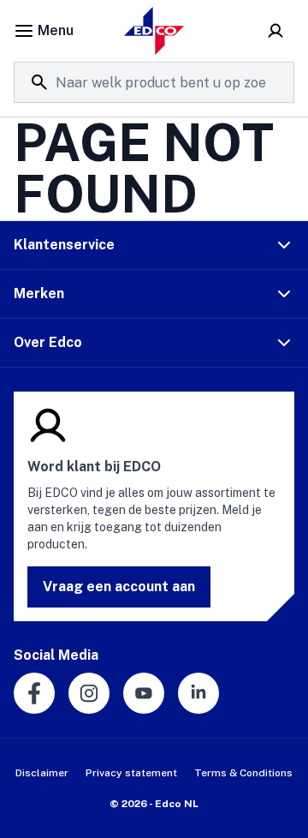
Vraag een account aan (119, 586)
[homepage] (154, 31)
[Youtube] (143, 693)
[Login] (275, 31)
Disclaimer (41, 773)
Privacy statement (131, 773)
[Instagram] (89, 693)
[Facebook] (34, 693)
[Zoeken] (39, 82)
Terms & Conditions (243, 773)
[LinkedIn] (198, 693)
